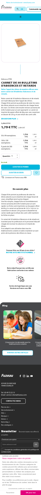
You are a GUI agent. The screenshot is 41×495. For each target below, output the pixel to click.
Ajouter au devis (16, 173)
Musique (4, 416)
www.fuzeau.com (29, 3)
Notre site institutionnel (19, 253)
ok (22, 9)
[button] (17, 343)
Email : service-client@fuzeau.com (14, 395)
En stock (4, 162)
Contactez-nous (13, 401)
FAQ (2, 413)
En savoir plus (8, 119)
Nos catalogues (6, 425)
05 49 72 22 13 (9, 393)
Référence (4, 79)
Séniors (3, 419)
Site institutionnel (7, 410)
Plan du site (5, 407)
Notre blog (5, 422)
